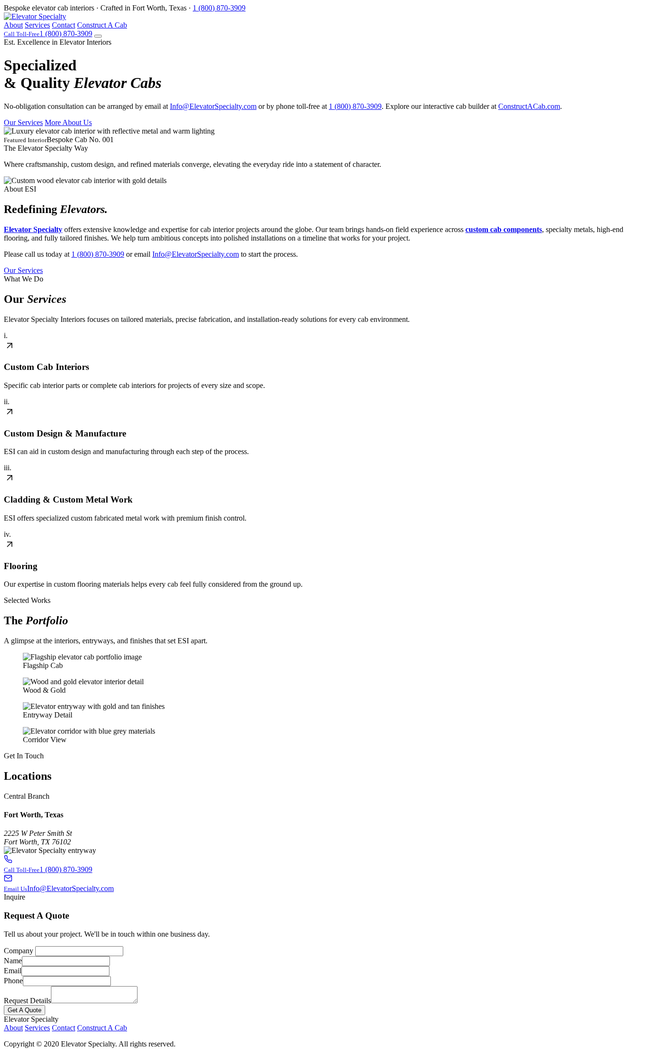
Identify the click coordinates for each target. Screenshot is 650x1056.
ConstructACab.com (529, 106)
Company (18, 951)
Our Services (23, 122)
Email (12, 971)
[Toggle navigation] (98, 36)
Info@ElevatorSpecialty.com (213, 106)
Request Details (27, 1001)
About (13, 25)
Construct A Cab (102, 25)
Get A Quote (24, 1010)
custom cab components (503, 229)
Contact (63, 25)
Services (37, 25)
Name (13, 961)
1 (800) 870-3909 (219, 8)
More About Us (68, 122)
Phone (13, 981)
